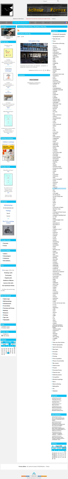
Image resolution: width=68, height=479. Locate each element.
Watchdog (55, 144)
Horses (55, 238)
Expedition (55, 263)
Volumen (55, 187)
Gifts (54, 309)
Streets (55, 321)
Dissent (55, 108)
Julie (54, 121)
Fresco (54, 46)
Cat (54, 318)
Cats (54, 129)
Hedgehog (55, 63)
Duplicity (55, 162)
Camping (55, 243)
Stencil (8, 213)
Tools (54, 41)
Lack (55, 188)
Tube (54, 191)
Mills (54, 58)
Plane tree (55, 105)
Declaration (56, 245)
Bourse (55, 312)
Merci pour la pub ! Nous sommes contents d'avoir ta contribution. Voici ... (58, 438)
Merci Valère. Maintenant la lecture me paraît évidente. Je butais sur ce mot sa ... (58, 429)
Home (54, 246)
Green (54, 180)
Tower (54, 210)
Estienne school (57, 166)
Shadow (55, 335)
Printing (55, 356)
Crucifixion (55, 80)
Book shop (55, 284)
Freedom (55, 151)
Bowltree (55, 133)
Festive (55, 296)
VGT (54, 77)
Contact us (5, 334)
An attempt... (56, 160)
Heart (54, 110)
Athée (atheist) (56, 136)
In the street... (56, 273)
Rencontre (55, 278)
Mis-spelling (56, 336)
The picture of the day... (58, 43)
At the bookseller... (57, 274)
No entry (55, 111)
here (54, 340)
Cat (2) (54, 306)
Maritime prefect (57, 329)
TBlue (54, 227)
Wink (54, 332)
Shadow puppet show (58, 220)
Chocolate (55, 155)
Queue (54, 147)
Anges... (55, 251)
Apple (54, 281)
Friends (55, 367)
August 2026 (59, 446)
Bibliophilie (56, 386)
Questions (55, 298)
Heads (54, 169)
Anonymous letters (57, 168)
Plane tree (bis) (56, 82)
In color (55, 216)
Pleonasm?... (56, 330)
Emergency (56, 75)
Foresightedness (57, 88)
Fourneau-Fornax (57, 370)
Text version (6, 335)
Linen (54, 130)
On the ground (56, 194)
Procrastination (56, 69)
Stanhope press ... (56, 402)
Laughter (55, 338)
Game (54, 171)
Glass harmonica (57, 115)
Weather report (56, 100)
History (55, 240)
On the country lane (58, 196)
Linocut (8, 216)
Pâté (54, 201)
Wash (54, 202)
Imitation (55, 262)
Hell (54, 64)
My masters (56, 363)
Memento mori (56, 249)
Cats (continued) (57, 124)
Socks (54, 122)
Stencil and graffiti (57, 179)
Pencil (54, 85)
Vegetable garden (57, 53)
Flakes (54, 230)
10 (54, 454)
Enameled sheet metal (58, 74)
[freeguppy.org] (25, 476)
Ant (54, 190)
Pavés (54, 290)
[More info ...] (42, 476)
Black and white (57, 49)
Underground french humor (59, 212)
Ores (54, 163)
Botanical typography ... (57, 407)
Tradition (55, 149)
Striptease (55, 282)
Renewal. (55, 333)
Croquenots (56, 267)
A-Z (54, 113)
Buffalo (55, 71)
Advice (54, 78)
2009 (54, 315)
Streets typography (58, 344)
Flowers (55, 299)
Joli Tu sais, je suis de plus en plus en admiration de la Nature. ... (58, 419)
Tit (53, 127)
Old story (55, 234)
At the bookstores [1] (8, 208)
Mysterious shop (57, 104)
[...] (47, 15)
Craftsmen (55, 94)
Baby (54, 279)
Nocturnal (55, 182)
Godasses (55, 268)
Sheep (54, 66)
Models (55, 165)
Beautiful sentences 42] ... (58, 410)
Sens (54, 295)
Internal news (56, 365)
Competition (56, 377)
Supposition (56, 138)
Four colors (56, 213)
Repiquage (55, 265)
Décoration (55, 256)
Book (54, 381)
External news (56, 372)
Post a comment (34, 79)
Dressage (55, 252)
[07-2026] (52, 445)
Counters (55, 285)
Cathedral (55, 107)
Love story (55, 132)
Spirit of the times (57, 347)
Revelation (55, 154)
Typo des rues (56, 38)
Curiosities (55, 292)
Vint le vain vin (56, 270)
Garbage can (56, 83)
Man (54, 135)
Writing (54, 67)
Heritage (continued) (58, 89)
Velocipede (55, 102)
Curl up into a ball (57, 152)
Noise (54, 61)
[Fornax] (7, 15)
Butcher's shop (56, 209)
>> (64, 448)
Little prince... (56, 52)
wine (54, 314)
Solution (55, 235)
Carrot (54, 96)
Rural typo (55, 349)
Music (54, 198)
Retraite (55, 257)
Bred (54, 320)
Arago (54, 141)
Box (54, 172)
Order (54, 301)
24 (54, 457)
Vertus (54, 288)
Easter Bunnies (57, 157)
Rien (54, 254)
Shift (54, 199)
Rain (54, 177)
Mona (54, 93)
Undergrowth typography (59, 34)
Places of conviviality (58, 361)
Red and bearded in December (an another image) (57, 326)
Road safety (56, 146)
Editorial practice (57, 374)
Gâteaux (55, 55)
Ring (54, 60)
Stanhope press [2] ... (57, 399)
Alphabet (55, 391)
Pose (54, 204)
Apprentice (55, 307)
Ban (54, 205)
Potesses (55, 232)
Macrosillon (56, 57)
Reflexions (55, 176)
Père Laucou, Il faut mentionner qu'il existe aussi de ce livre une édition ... (58, 424)
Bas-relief (55, 259)
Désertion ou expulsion (58, 271)
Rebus (54, 125)
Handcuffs (55, 293)
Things (54, 119)
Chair (54, 221)
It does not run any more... (59, 303)
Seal (54, 310)
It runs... (55, 304)
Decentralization (57, 118)
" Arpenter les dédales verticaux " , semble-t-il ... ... (58, 434)
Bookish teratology (58, 379)
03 (54, 453)
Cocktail (55, 140)
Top (34, 474)
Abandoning (56, 241)
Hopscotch (55, 143)
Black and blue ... (56, 404)
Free (54, 72)
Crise (54, 248)
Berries (55, 86)
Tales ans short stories (58, 342)
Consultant (55, 174)
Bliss (54, 185)
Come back (56, 276)
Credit (54, 237)
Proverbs (55, 351)
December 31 (56, 223)
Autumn (55, 260)
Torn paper (55, 193)
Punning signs (56, 99)
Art (53, 317)
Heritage (55, 91)
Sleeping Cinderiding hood (59, 215)
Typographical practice (59, 36)
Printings (55, 354)
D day (54, 226)
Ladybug (55, 97)
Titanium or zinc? (57, 229)
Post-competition (57, 358)
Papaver (55, 50)
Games (55, 323)
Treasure (55, 47)
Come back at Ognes (58, 207)
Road (54, 218)
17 (54, 456)
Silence (55, 116)
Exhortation (56, 158)
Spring (54, 287)
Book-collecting (57, 384)
